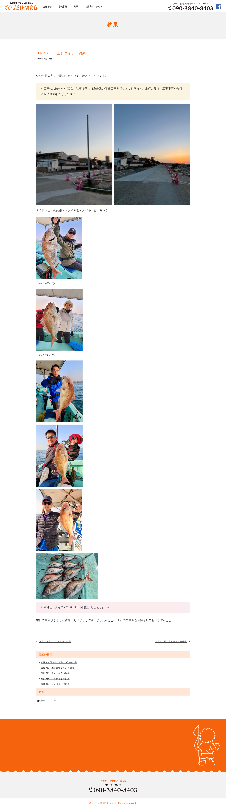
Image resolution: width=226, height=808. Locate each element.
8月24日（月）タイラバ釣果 (55, 678)
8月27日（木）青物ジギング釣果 (57, 668)
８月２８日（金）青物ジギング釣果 (59, 662)
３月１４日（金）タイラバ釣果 (55, 641)
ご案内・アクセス (93, 6)
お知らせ (47, 6)
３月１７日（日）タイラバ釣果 (171, 641)
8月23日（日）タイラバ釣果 (55, 684)
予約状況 (63, 6)
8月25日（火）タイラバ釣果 (55, 673)
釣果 (76, 6)
